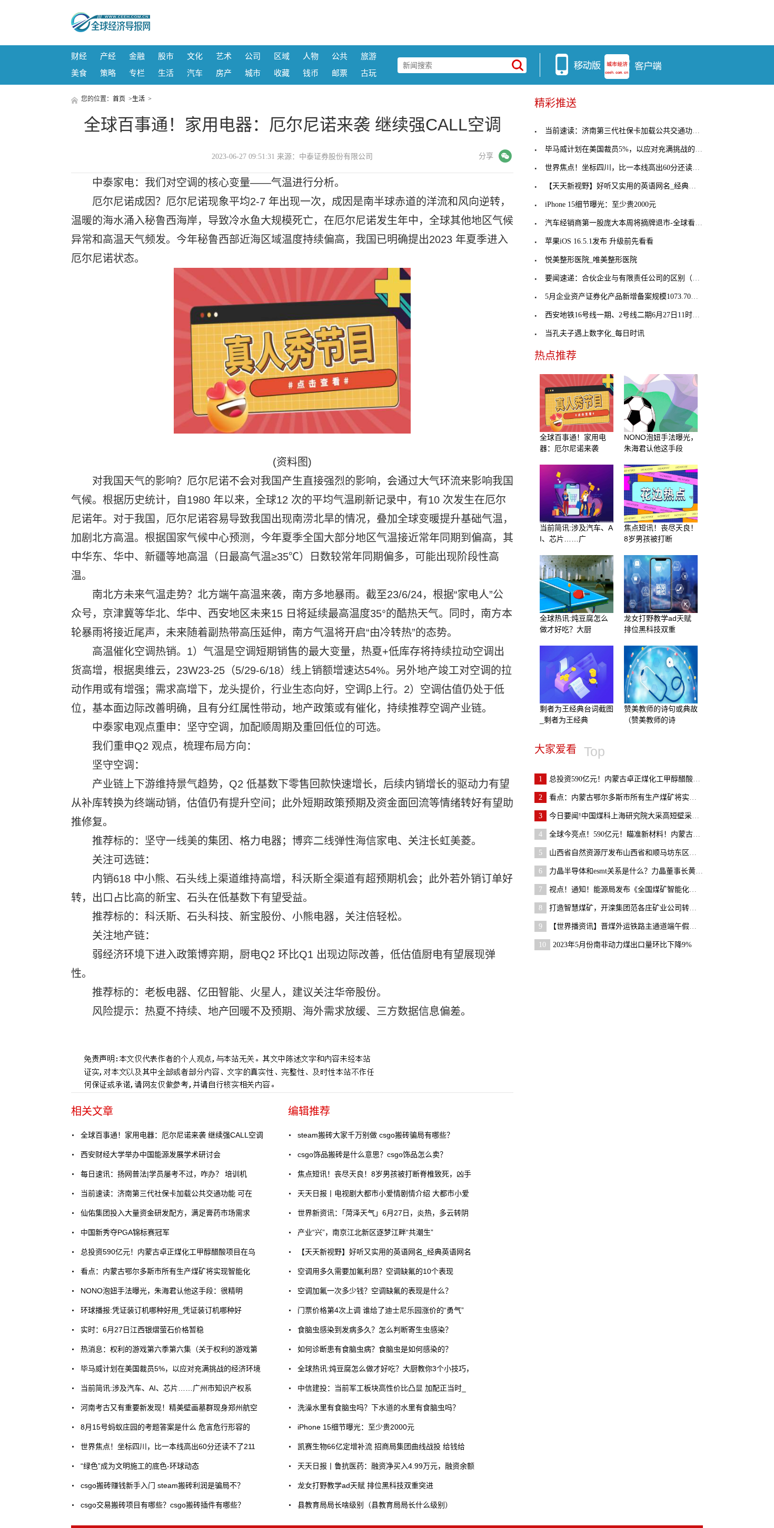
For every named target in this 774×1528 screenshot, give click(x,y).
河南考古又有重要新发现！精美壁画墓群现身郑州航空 (169, 1407)
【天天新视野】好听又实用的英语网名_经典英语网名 (384, 1252)
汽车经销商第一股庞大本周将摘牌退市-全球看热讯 (627, 223)
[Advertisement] (426, 21)
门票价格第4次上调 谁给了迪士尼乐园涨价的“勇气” (380, 1310)
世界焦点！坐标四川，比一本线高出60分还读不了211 (168, 1446)
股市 (166, 56)
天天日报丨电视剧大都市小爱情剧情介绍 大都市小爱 (383, 1193)
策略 (108, 72)
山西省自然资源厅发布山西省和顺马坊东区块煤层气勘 (632, 853)
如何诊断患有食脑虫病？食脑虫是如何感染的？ (374, 1349)
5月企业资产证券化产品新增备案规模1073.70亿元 (625, 296)
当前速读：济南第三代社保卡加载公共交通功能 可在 (166, 1193)
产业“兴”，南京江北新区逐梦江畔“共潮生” (365, 1232)
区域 (282, 56)
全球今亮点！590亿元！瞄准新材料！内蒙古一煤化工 (630, 834)
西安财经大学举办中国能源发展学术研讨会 (151, 1154)
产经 (108, 56)
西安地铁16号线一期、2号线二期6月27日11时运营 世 (631, 315)
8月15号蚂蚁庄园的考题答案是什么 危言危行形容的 (165, 1427)
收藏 (282, 72)
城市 (253, 72)
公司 (253, 56)
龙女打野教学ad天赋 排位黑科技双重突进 (365, 1485)
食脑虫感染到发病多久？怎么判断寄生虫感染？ (374, 1329)
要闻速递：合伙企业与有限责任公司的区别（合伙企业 (633, 278)
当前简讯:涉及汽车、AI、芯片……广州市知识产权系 (166, 1388)
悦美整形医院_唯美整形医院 (591, 260)
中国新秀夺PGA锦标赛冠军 (125, 1232)
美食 (79, 72)
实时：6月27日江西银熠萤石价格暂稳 (142, 1329)
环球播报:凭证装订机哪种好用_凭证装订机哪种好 (161, 1310)
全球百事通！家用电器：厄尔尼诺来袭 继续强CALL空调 (172, 1135)
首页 (119, 99)
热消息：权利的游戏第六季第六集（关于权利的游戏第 (169, 1349)
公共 (340, 56)
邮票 (340, 72)
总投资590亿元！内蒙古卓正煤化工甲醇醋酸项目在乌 (168, 1252)
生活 (166, 72)
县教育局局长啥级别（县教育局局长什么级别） (374, 1505)
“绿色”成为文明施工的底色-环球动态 (140, 1466)
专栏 (137, 72)
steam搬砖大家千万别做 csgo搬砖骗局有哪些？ (375, 1135)
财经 (79, 56)
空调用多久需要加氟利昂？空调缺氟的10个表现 (375, 1271)
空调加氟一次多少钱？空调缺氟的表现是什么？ (374, 1290)
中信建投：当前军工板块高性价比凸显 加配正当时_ (381, 1388)
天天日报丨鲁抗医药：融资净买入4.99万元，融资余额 (385, 1466)
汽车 (195, 72)
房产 (224, 72)
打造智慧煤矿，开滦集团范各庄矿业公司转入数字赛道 (632, 908)
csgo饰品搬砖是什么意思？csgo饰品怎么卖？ (372, 1154)
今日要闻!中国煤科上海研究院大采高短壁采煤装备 (626, 816)
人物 (311, 56)
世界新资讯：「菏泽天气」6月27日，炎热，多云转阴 (383, 1213)
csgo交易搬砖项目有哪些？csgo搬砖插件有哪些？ (163, 1505)
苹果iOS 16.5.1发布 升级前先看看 (599, 241)
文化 (195, 56)
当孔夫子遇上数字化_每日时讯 (594, 333)
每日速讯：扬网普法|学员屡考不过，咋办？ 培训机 (164, 1174)
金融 (137, 56)
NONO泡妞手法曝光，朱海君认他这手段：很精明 (162, 1290)
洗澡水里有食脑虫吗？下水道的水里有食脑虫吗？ (378, 1407)
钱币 (311, 72)
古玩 (368, 72)
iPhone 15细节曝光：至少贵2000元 (355, 1427)
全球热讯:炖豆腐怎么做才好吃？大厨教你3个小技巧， (385, 1368)
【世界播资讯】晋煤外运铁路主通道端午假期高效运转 (632, 926)
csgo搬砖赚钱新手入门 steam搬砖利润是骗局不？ (162, 1485)
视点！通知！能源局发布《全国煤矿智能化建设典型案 (632, 889)
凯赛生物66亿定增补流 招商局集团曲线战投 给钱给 (381, 1446)
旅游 (368, 56)
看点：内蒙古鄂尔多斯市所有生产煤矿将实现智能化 (165, 1271)
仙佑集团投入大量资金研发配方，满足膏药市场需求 (165, 1213)
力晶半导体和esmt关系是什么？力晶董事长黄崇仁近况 (632, 871)
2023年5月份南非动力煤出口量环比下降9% (615, 945)
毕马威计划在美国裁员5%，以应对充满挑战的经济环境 (171, 1368)
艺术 (224, 56)
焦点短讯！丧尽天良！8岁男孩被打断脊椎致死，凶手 (384, 1174)
